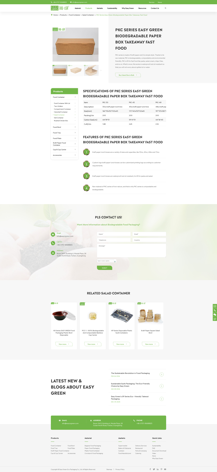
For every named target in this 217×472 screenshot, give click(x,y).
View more (64, 344)
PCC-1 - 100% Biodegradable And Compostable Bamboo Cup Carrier (93, 332)
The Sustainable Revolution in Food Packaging (130, 373)
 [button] (101, 70)
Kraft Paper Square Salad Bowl (150, 331)
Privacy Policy (120, 469)
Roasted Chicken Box (61, 120)
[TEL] (215, 310)
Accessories (57, 155)
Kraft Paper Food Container (59, 144)
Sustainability (112, 8)
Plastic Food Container (92, 451)
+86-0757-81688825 (64, 245)
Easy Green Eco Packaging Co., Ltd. (70, 469)
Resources (142, 8)
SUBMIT (104, 268)
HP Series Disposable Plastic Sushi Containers (121, 331)
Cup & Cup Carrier (59, 149)
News (160, 2)
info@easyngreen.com (79, 2)
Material (78, 8)
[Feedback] (215, 319)
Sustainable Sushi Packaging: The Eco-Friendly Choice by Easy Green (130, 384)
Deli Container (58, 118)
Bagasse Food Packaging (93, 446)
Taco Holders (58, 106)
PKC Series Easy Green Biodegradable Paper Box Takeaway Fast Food (121, 15)
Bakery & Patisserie (124, 448)
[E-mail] (215, 306)
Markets (100, 8)
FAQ (153, 448)
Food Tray (57, 132)
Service (151, 2)
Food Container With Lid (62, 103)
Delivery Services (141, 446)
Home (55, 15)
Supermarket (122, 446)
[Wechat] (215, 314)
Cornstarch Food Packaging (94, 453)
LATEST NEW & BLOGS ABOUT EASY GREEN (72, 386)
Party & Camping (141, 451)
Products (88, 8)
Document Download (159, 451)
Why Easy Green (128, 8)
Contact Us (155, 8)
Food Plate (57, 138)
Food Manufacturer (124, 453)
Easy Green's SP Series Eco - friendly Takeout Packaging (130, 397)
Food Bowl (57, 127)
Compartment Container (62, 109)
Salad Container (88, 15)
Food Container (74, 15)
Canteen (121, 451)
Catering (138, 453)
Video (154, 453)
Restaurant (139, 448)
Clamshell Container (61, 112)
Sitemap (109, 469)
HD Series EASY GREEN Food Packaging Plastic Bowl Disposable (64, 332)
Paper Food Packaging (92, 448)
